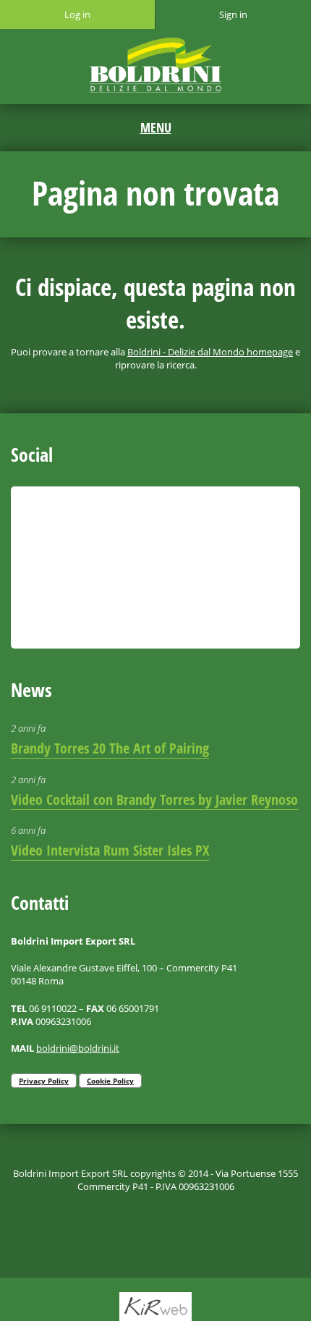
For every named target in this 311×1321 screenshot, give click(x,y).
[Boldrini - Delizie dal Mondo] (156, 65)
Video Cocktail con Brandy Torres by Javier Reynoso (154, 799)
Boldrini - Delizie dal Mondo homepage (210, 351)
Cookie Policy (110, 1081)
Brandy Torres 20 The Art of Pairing (110, 748)
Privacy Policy (44, 1081)
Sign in (233, 14)
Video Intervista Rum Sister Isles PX (110, 850)
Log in (77, 14)
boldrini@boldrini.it (77, 1048)
